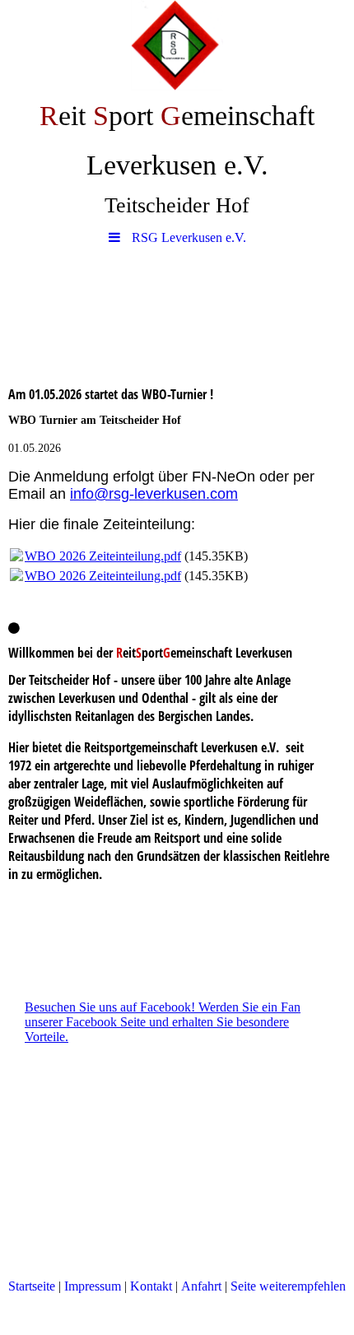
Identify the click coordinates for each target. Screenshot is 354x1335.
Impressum (94, 1286)
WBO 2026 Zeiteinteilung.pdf (103, 556)
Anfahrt (201, 1286)
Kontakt (151, 1286)
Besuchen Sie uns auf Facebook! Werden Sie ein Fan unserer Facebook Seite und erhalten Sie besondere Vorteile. (162, 1022)
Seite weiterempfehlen (288, 1286)
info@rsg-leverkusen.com (154, 494)
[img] (177, 45)
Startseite (31, 1286)
